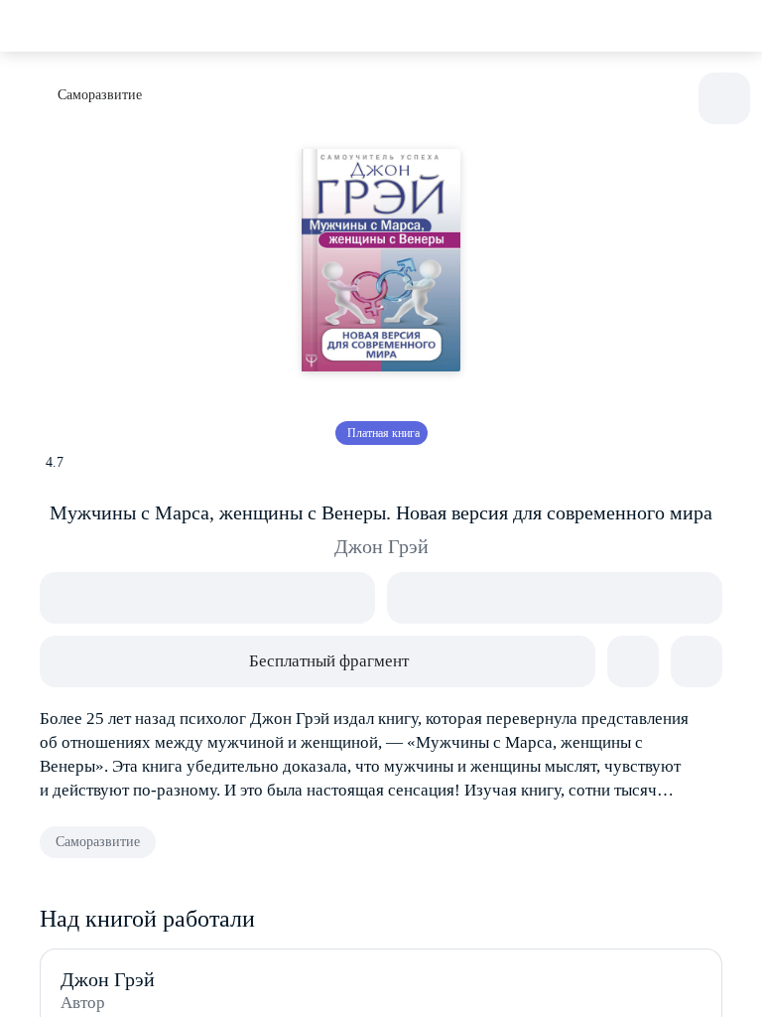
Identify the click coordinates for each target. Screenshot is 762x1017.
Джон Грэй (381, 546)
